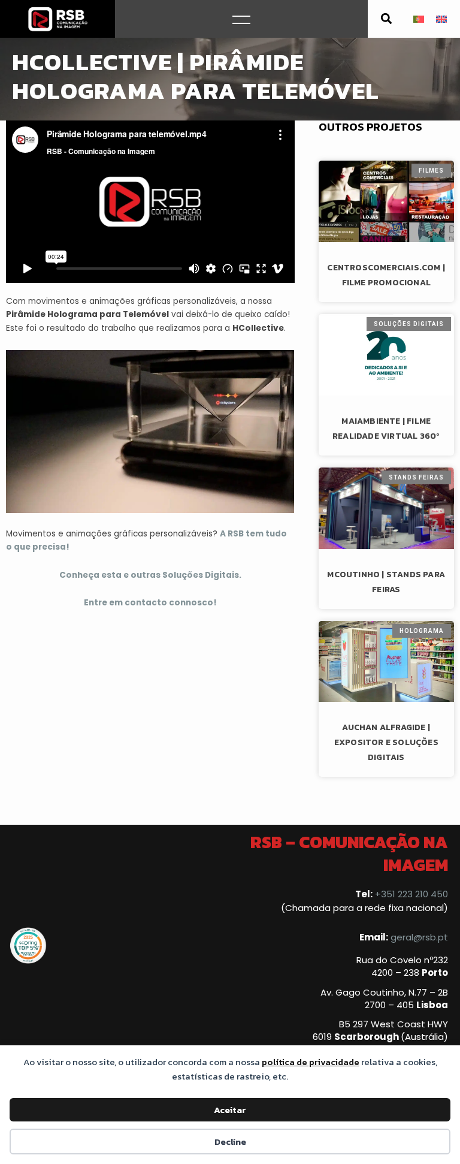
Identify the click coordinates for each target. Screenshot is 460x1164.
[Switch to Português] (418, 18)
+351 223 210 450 (411, 894)
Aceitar (230, 1110)
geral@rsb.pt (419, 937)
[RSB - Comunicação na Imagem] (57, 19)
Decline (230, 1141)
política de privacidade (310, 1062)
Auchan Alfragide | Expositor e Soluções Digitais (386, 742)
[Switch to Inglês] (441, 18)
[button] (387, 19)
